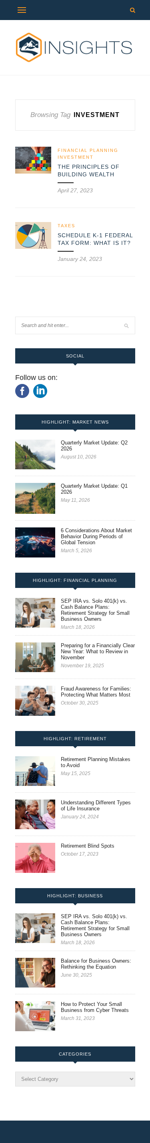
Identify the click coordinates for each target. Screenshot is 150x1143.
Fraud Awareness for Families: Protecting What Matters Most (96, 692)
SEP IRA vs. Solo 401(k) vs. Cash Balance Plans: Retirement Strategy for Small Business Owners (95, 610)
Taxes (66, 225)
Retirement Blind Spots (87, 846)
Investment (76, 157)
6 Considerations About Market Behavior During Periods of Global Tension (96, 536)
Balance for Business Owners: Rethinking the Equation (96, 964)
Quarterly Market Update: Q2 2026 (94, 446)
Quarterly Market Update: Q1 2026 (94, 489)
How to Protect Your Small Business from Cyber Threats (95, 1007)
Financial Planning (88, 150)
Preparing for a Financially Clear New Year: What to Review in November (98, 651)
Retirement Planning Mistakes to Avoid (95, 762)
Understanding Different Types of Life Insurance (96, 806)
